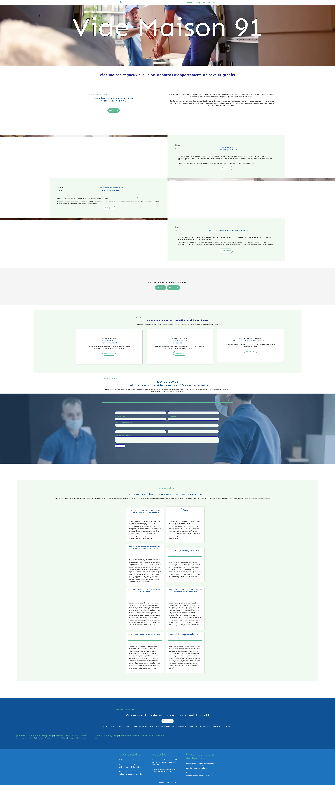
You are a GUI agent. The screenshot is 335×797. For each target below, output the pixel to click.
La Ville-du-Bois (34, 736)
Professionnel (173, 287)
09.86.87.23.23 (209, 3)
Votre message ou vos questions (123, 435)
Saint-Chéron (59, 736)
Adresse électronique (121, 416)
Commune (171, 429)
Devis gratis (113, 110)
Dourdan (84, 736)
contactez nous (136, 760)
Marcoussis (69, 736)
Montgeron (72, 738)
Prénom (117, 410)
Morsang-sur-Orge (47, 736)
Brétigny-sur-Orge (112, 736)
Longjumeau (25, 738)
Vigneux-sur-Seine (20, 736)
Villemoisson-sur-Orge (52, 738)
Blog (198, 3)
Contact (189, 3)
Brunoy (76, 736)
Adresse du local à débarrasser (123, 422)
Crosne (16, 738)
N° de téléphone (172, 416)
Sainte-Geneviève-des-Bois (129, 736)
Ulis (103, 736)
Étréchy (33, 738)
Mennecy (40, 738)
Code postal (118, 429)
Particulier (160, 287)
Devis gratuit (226, 250)
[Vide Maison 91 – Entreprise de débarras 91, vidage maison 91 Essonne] (120, 2)
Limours (64, 738)
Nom (169, 410)
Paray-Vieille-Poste (147, 736)
